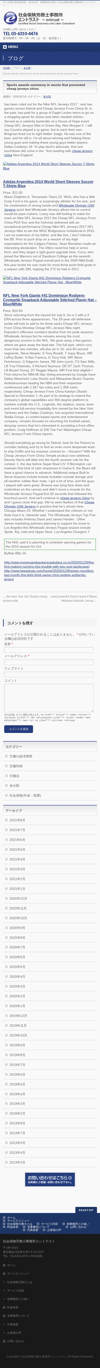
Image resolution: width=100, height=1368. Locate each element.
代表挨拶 (32, 1230)
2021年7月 (17, 830)
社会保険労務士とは (19, 1224)
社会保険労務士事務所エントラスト (44, 1356)
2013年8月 (17, 1123)
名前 (8, 644)
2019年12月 (18, 1016)
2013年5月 (17, 1143)
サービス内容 (49, 1224)
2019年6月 (17, 1074)
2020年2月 (17, 996)
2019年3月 (17, 1103)
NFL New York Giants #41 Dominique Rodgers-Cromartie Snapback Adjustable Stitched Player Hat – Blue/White (50, 300)
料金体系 (12, 1227)
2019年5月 (17, 1084)
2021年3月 (17, 869)
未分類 (26, 68)
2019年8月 (17, 1055)
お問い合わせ (78, 1227)
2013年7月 (17, 1133)
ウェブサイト (14, 668)
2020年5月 (17, 967)
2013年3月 (17, 1162)
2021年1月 (17, 889)
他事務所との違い (78, 1224)
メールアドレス (16, 656)
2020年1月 (17, 1006)
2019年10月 (18, 1035)
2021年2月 (17, 879)
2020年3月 (17, 986)
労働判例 (16, 766)
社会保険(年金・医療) (25, 795)
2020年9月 (17, 928)
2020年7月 (17, 947)
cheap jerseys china (75, 498)
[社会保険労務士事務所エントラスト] (40, 20)
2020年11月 (18, 908)
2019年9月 (17, 1045)
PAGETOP (86, 1210)
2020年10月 (18, 918)
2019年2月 (17, 1113)
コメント (10, 680)
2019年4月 (17, 1094)
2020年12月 (18, 898)
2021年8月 (17, 820)
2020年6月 (17, 957)
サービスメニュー (18, 1220)
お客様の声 (54, 1230)
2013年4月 (17, 1152)
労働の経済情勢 (21, 756)
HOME (6, 68)
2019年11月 (18, 1025)
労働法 (14, 776)
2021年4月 (17, 859)
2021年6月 (17, 840)
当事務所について (38, 1227)
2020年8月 (17, 938)
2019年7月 (17, 1065)
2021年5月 (17, 849)
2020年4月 (17, 976)
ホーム (11, 1217)
